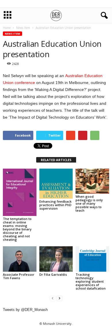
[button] (103, 15)
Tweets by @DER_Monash (25, 309)
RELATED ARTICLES (56, 160)
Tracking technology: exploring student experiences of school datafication (91, 281)
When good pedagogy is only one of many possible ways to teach (89, 203)
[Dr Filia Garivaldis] (56, 258)
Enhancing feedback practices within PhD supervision (55, 204)
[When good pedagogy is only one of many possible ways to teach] (92, 181)
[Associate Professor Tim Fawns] (19, 258)
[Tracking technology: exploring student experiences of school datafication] (92, 258)
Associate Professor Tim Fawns (18, 276)
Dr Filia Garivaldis (53, 274)
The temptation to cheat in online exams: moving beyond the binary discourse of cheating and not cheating (17, 229)
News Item (12, 34)
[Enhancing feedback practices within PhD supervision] (56, 184)
